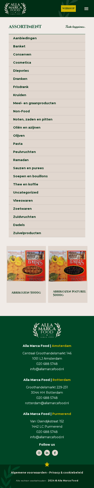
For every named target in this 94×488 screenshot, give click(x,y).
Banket (19, 46)
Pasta (18, 144)
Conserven (22, 54)
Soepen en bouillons (30, 176)
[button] (86, 8)
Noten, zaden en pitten (32, 119)
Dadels (19, 225)
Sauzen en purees (28, 168)
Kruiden (19, 95)
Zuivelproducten (27, 233)
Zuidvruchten (24, 217)
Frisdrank (20, 87)
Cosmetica (22, 63)
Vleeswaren (23, 201)
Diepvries (21, 71)
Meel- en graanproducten (34, 103)
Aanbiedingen (25, 38)
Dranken (20, 79)
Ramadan (21, 160)
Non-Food (21, 111)
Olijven (19, 136)
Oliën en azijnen (26, 127)
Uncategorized (25, 192)
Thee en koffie (25, 184)
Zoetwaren (22, 209)
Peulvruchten (24, 152)
